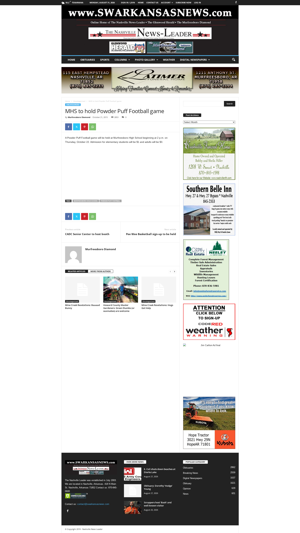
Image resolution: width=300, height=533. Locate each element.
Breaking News (190, 473)
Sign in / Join (128, 2)
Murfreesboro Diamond (79, 117)
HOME (141, 2)
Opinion (187, 488)
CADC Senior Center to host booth (87, 234)
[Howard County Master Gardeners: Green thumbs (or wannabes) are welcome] (120, 290)
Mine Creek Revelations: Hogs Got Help (157, 307)
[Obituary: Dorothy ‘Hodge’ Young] (132, 490)
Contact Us (152, 2)
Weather (169, 59)
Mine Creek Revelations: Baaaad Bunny (82, 307)
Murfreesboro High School (86, 201)
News (186, 494)
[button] (233, 60)
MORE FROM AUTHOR (100, 271)
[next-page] (174, 271)
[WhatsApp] (92, 126)
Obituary (187, 483)
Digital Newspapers (193, 59)
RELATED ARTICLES (76, 271)
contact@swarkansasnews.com (93, 504)
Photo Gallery (145, 59)
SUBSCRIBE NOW (183, 2)
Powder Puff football (110, 201)
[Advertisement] (120, 172)
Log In (197, 2)
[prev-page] (170, 271)
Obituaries (87, 59)
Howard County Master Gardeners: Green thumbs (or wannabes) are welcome (119, 308)
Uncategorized (79, 101)
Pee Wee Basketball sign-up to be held (151, 234)
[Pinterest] (84, 126)
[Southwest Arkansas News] (150, 30)
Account (165, 2)
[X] (76, 126)
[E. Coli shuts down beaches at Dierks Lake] (132, 474)
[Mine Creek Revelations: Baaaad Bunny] (82, 290)
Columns (121, 59)
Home (71, 59)
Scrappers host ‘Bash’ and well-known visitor (158, 504)
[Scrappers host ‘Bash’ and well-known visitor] (132, 507)
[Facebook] (236, 2)
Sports (104, 59)
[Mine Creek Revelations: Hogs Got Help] (158, 290)
